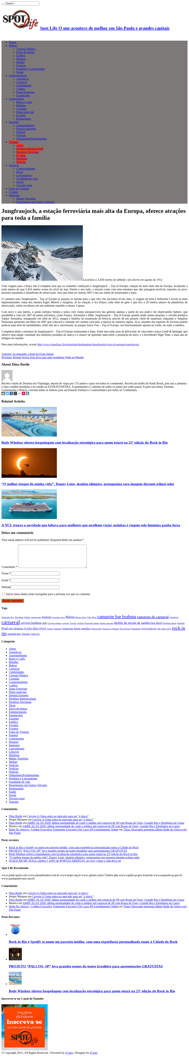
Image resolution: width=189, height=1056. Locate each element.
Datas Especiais (25, 92)
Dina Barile (156, 623)
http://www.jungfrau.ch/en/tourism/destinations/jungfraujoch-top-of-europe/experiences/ (88, 344)
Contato (13, 191)
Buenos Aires (80, 617)
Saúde (19, 72)
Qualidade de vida (26, 178)
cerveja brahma (31, 623)
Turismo (13, 142)
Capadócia (173, 617)
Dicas (19, 172)
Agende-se (22, 78)
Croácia (73, 623)
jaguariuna (67, 628)
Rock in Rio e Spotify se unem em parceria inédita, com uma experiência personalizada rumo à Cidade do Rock (74, 847)
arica (63, 617)
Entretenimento (18, 75)
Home (12, 42)
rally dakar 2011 (164, 629)
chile (44, 623)
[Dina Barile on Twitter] (7, 394)
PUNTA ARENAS (148, 629)
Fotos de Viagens (19, 188)
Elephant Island (169, 623)
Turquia (26, 633)
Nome (5, 573)
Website (6, 587)
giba (10, 628)
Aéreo (19, 145)
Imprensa (14, 195)
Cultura (20, 88)
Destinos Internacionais (29, 148)
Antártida (46, 617)
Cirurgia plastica (54, 623)
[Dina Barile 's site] (3, 394)
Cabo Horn (92, 617)
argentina (56, 617)
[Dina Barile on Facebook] (11, 394)
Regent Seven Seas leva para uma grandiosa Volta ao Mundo (42, 357)
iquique (50, 629)
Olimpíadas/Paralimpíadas (31, 138)
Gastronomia (16, 98)
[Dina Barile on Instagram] (27, 394)
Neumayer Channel (111, 629)
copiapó (65, 623)
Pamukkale (136, 629)
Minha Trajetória (26, 198)
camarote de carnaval (153, 617)
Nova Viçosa (125, 629)
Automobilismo (25, 125)
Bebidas (21, 105)
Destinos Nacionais (27, 152)
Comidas (21, 108)
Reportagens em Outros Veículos (35, 201)
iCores (69, 1052)
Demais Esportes (26, 128)
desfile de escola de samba (132, 623)
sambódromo (14, 633)
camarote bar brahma (116, 616)
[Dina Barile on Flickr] (19, 394)
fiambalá (181, 623)
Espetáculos (23, 95)
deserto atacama (106, 623)
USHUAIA (35, 634)
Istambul (57, 629)
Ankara (27, 617)
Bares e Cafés (24, 102)
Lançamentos (24, 175)
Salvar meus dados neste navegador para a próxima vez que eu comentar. (48, 594)
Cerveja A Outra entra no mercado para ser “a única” (58, 816)
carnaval (10, 622)
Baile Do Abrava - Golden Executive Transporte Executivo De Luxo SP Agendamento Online (63, 829)
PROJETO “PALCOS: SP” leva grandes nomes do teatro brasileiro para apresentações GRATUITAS (68, 850)
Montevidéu (97, 629)
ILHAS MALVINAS (35, 628)
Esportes (14, 122)
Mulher (20, 62)
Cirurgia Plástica (25, 48)
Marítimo (21, 158)
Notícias (21, 65)
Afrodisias (19, 617)
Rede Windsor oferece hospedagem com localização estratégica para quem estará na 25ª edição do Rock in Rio (84, 442)
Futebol (20, 132)
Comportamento (25, 168)
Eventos (21, 115)
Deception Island (92, 623)
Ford (4, 628)
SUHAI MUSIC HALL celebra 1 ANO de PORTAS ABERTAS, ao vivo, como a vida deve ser (65, 860)
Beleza (13, 45)
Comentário (9, 566)
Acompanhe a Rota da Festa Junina (27, 354)
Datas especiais (25, 112)
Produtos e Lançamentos (30, 68)
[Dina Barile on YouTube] (23, 394)
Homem (21, 58)
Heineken (18, 628)
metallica (86, 628)
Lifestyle (14, 165)
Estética (20, 55)
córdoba (80, 623)
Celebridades (23, 85)
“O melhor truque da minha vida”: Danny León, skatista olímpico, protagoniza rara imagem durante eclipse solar (87, 484)
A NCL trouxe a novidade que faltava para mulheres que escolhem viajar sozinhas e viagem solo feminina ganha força (90, 525)
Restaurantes (23, 118)
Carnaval (21, 82)
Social (19, 182)
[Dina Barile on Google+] (15, 394)
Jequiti (77, 628)
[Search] (2, 4)
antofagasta (36, 617)
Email (4, 580)
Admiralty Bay (7, 617)
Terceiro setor (24, 185)
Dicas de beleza (25, 52)
